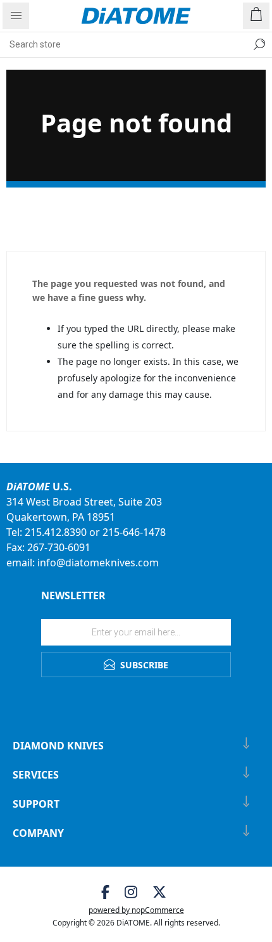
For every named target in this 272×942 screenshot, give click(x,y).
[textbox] (123, 44)
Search (259, 44)
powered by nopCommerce (136, 910)
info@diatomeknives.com (98, 563)
